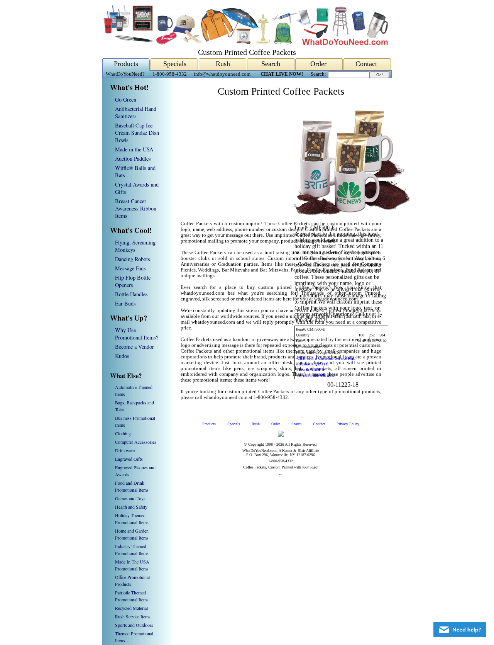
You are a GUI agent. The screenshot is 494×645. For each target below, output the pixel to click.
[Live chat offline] (459, 629)
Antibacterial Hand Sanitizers (135, 112)
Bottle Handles (131, 294)
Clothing (123, 433)
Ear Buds (125, 303)
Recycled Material (131, 608)
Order (318, 64)
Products (126, 64)
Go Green (125, 99)
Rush (223, 64)
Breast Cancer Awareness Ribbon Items (135, 208)
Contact (366, 64)
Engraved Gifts (129, 459)
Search (270, 64)
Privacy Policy (348, 424)
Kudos (122, 356)
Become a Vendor (134, 346)
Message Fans (130, 268)
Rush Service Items (133, 616)
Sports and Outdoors (134, 625)
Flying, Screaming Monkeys (135, 246)
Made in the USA (134, 149)
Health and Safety (131, 507)
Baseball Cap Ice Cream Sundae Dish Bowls (137, 133)
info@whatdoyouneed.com (222, 74)
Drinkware (125, 450)
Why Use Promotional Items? (136, 333)
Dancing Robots (132, 259)
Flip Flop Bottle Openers (133, 281)
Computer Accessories (135, 442)
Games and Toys (130, 498)
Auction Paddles (133, 158)
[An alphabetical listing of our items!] (245, 43)
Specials (174, 64)
